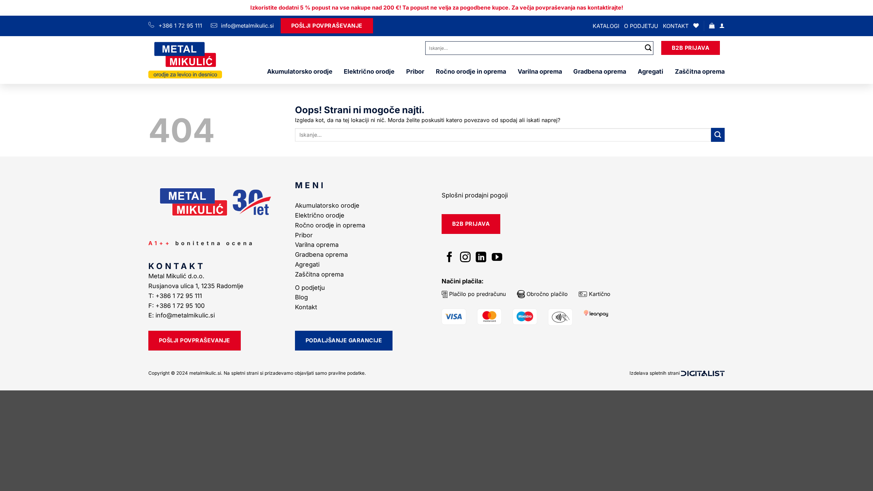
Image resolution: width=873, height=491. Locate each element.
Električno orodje (369, 71)
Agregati (650, 71)
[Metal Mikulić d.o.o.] (185, 59)
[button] (711, 26)
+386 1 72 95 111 (180, 25)
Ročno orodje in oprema (471, 71)
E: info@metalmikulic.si (181, 315)
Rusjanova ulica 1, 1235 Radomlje (196, 285)
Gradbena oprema (599, 71)
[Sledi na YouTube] (497, 258)
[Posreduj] (648, 48)
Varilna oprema (540, 71)
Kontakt (676, 26)
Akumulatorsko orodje (299, 71)
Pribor (415, 71)
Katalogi (606, 26)
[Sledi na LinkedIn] (481, 258)
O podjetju (641, 26)
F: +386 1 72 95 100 (177, 305)
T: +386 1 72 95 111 (176, 295)
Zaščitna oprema (700, 71)
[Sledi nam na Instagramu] (465, 258)
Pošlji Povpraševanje (326, 25)
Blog (301, 297)
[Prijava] (722, 26)
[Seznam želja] (696, 26)
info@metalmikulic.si (246, 25)
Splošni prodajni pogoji (475, 195)
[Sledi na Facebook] (449, 258)
